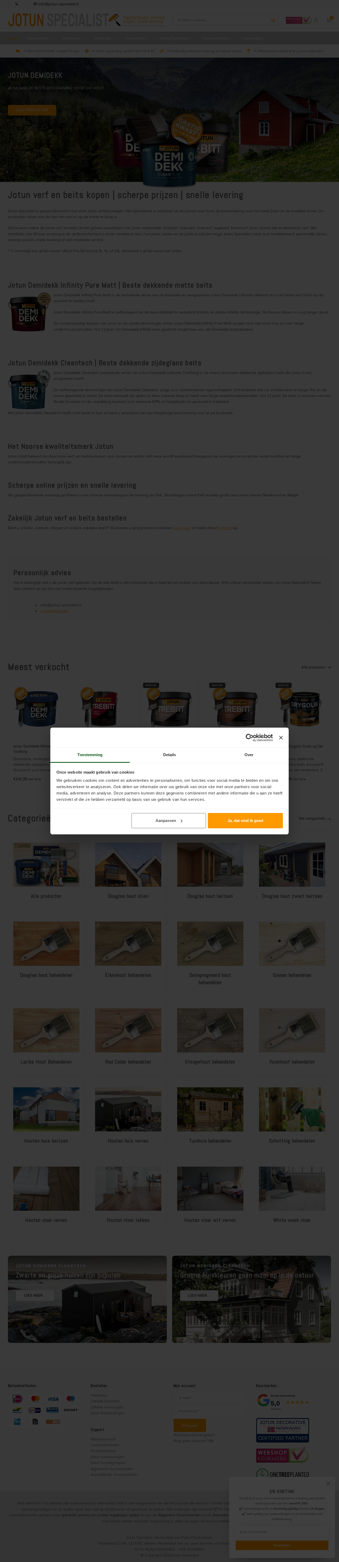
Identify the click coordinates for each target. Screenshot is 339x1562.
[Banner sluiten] (281, 738)
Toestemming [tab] (89, 754)
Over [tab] (248, 754)
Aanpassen (165, 820)
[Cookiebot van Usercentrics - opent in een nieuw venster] (249, 738)
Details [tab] (169, 754)
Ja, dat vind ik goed (245, 820)
